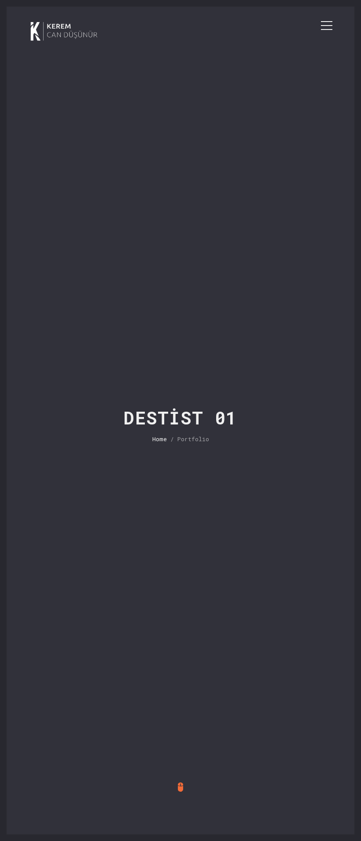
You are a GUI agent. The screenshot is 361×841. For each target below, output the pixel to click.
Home (159, 439)
